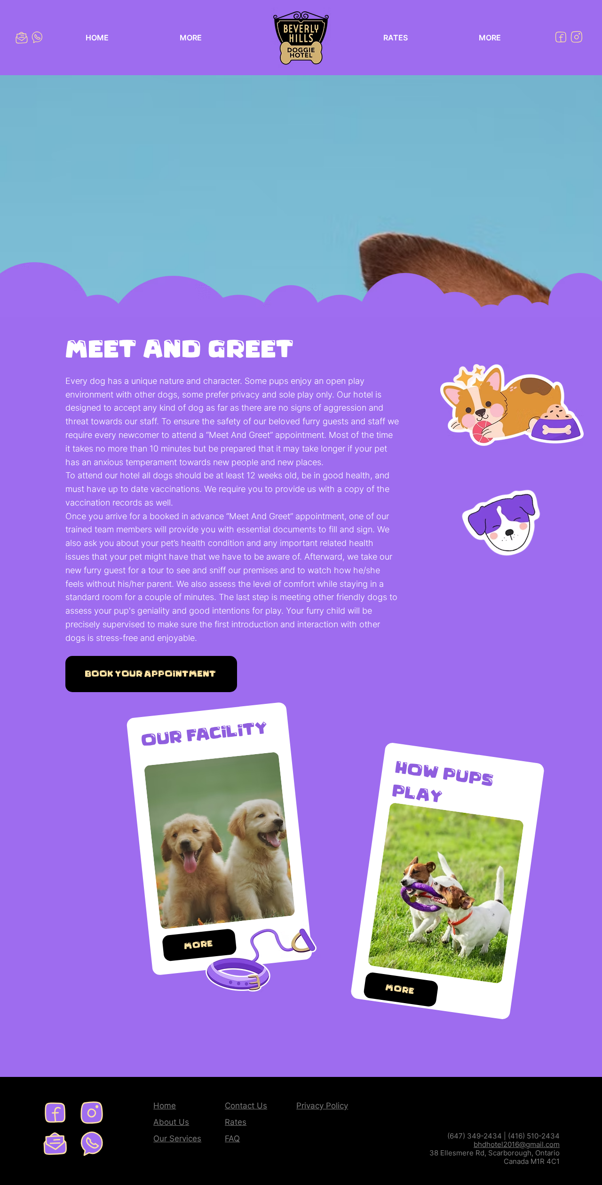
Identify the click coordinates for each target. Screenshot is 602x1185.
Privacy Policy (322, 1105)
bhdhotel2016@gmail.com (517, 1144)
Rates (235, 1122)
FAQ (232, 1138)
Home (164, 1105)
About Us (171, 1122)
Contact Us (246, 1105)
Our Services (177, 1138)
